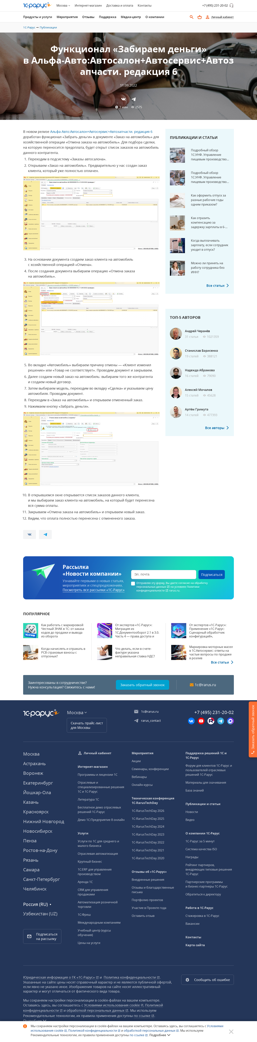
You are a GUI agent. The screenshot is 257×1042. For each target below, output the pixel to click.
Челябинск (34, 889)
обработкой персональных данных (96, 1010)
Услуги (83, 833)
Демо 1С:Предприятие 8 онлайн (101, 820)
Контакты (144, 5)
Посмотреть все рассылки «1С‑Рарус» (94, 590)
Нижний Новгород (43, 821)
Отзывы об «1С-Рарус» (149, 872)
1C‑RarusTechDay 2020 (148, 858)
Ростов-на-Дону (40, 850)
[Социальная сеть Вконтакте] (191, 721)
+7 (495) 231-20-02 (215, 5)
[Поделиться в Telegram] (133, 99)
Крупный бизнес (90, 861)
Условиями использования (114, 1005)
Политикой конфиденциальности (93, 1030)
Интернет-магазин (88, 5)
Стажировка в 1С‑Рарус (202, 916)
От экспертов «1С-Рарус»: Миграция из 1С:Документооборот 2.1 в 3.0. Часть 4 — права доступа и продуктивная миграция (137, 632)
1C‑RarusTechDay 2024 (148, 826)
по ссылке (142, 1015)
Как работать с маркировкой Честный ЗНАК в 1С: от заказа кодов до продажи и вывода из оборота (62, 630)
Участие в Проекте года (149, 908)
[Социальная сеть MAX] (230, 721)
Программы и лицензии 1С (97, 775)
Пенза (29, 840)
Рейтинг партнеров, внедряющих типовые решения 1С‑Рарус (209, 869)
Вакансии (192, 924)
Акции (136, 761)
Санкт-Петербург (41, 879)
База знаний (195, 790)
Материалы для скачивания (206, 782)
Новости (192, 812)
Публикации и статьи (203, 804)
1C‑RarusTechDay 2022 (148, 842)
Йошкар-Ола (37, 792)
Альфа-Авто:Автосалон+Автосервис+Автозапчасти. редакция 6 (101, 131)
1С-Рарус (29, 27)
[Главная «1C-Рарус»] (37, 5)
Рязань (30, 860)
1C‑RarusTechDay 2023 (148, 834)
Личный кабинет (97, 753)
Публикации (48, 27)
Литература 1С (88, 799)
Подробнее (157, 1035)
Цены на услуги (89, 943)
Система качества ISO (201, 849)
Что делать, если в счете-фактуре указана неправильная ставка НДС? (135, 652)
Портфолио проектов (147, 900)
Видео (190, 820)
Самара (31, 869)
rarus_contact (151, 721)
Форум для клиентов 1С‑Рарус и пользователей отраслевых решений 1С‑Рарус (209, 770)
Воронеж (33, 773)
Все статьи (215, 285)
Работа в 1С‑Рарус (199, 908)
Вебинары (139, 777)
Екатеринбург (38, 783)
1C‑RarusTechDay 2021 (148, 850)
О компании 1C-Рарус (203, 833)
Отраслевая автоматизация (98, 854)
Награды (192, 857)
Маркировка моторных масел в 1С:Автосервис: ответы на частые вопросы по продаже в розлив (211, 652)
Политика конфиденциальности (130, 977)
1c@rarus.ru (205, 685)
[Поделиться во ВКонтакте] (123, 99)
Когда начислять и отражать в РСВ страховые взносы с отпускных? (63, 652)
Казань (31, 802)
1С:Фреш (84, 915)
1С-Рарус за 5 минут (200, 841)
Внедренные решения (148, 880)
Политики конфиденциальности (167, 588)
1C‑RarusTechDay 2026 (148, 811)
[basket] (199, 17)
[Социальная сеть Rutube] (211, 721)
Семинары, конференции (150, 769)
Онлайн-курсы (142, 785)
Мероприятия (142, 753)
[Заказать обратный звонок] (231, 5)
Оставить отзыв (143, 916)
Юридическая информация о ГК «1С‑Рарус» (59, 977)
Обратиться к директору (203, 894)
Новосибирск (37, 831)
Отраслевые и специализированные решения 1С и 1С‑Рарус (101, 787)
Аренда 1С (85, 882)
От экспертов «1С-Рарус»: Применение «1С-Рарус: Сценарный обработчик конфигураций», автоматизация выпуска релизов (207, 634)
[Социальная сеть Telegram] (220, 721)
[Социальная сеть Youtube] (201, 721)
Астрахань (34, 763)
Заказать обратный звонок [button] (142, 685)
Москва (31, 754)
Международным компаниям (99, 922)
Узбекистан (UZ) (40, 914)
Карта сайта (195, 945)
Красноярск (36, 811)
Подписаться (211, 574)
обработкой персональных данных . (152, 1030)
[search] (191, 17)
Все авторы (214, 427)
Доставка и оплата (119, 5)
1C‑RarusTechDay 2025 (148, 819)
